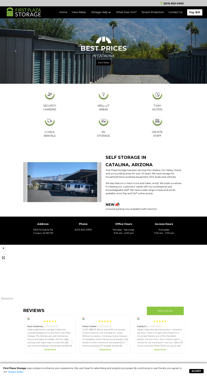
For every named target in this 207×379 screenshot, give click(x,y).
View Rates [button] (103, 62)
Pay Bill (194, 12)
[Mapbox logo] (7, 298)
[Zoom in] (3, 248)
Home (63, 12)
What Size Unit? (126, 12)
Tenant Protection (152, 12)
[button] (29, 182)
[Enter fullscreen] (3, 258)
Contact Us (175, 12)
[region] (103, 273)
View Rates (79, 12)
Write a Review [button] (165, 311)
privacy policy (15, 371)
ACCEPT (196, 371)
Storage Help (99, 12)
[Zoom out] (3, 252)
